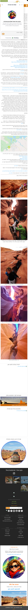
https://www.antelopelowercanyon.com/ (19, 62)
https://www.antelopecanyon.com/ (20, 65)
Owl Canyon (24, 157)
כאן (22, 123)
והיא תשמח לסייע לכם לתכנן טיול (14, 554)
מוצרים (7, 527)
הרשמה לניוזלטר (14, 505)
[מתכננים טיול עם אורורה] (13, 423)
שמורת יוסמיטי (20, 535)
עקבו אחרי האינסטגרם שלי (14, 470)
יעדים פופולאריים (20, 527)
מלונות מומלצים (20, 517)
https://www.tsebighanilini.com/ (21, 67)
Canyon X (13, 77)
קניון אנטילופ (21, 531)
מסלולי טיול (7, 533)
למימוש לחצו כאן (14, 589)
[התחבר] (20, 5)
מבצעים (7, 515)
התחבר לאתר (14, 503)
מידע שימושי (20, 515)
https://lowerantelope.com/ (21, 60)
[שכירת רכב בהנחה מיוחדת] (13, 453)
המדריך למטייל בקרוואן (20, 522)
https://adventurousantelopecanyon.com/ (19, 66)
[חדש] (2, 5)
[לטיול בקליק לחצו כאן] (13, 379)
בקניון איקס (17, 77)
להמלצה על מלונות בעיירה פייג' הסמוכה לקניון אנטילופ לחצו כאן (14, 87)
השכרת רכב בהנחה (7, 517)
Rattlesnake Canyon (23, 156)
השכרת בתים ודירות (20, 524)
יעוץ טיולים (20, 519)
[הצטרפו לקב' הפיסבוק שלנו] (13, 401)
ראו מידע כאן (19, 129)
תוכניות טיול (7, 531)
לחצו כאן (22, 70)
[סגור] (22, 5)
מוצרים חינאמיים (7, 535)
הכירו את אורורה (14, 547)
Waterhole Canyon (23, 158)
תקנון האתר (14, 501)
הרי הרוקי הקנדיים (21, 537)
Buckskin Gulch (24, 159)
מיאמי (21, 533)
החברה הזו (21, 74)
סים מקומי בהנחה (7, 519)
